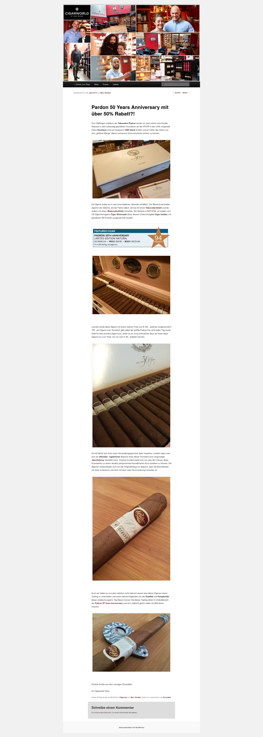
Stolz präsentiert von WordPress (131, 727)
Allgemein (123, 697)
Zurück (176, 92)
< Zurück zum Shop (82, 84)
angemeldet (103, 712)
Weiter (186, 92)
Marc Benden (105, 93)
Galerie (115, 84)
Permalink (167, 697)
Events (105, 84)
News (96, 84)
